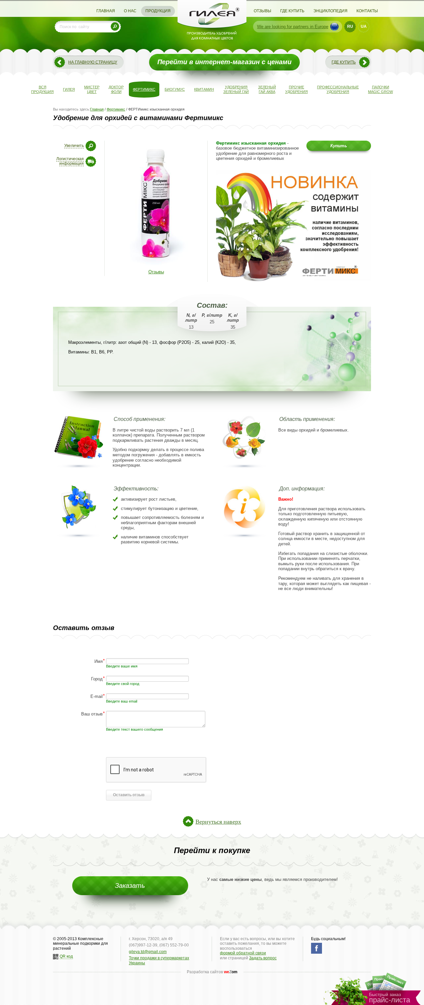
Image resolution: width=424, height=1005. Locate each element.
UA (364, 26)
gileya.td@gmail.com (148, 951)
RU (350, 26)
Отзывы (262, 11)
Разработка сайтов (212, 972)
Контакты (367, 11)
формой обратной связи (243, 953)
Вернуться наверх (218, 821)
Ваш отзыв (92, 713)
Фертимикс (116, 109)
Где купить (292, 11)
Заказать (130, 885)
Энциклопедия (330, 11)
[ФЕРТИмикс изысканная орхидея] (156, 266)
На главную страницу (92, 62)
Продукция (158, 11)
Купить (338, 145)
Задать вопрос (263, 958)
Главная (105, 11)
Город (97, 678)
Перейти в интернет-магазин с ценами (224, 62)
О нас (130, 11)
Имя (98, 661)
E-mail (96, 696)
